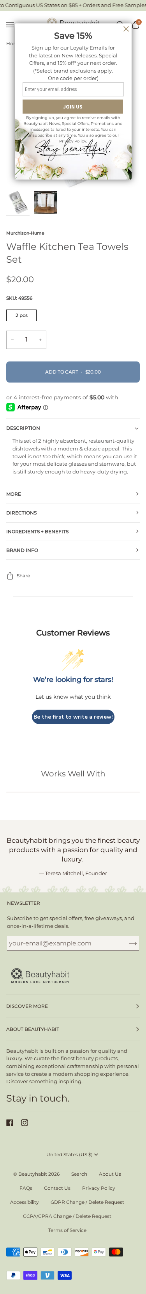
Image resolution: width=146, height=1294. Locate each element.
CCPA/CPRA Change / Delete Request (67, 1216)
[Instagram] (24, 1122)
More (13, 494)
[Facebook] (9, 1122)
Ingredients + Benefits (37, 531)
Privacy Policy (98, 1188)
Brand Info (22, 550)
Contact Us (57, 1188)
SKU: (19, 298)
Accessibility (24, 1202)
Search (79, 1174)
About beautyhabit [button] (32, 1029)
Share (23, 575)
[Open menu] (14, 25)
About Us (110, 1174)
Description (23, 428)
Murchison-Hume (25, 233)
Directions (21, 513)
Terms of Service (67, 1230)
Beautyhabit (32, 1174)
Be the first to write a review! (73, 717)
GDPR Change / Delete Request (87, 1202)
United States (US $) (69, 1154)
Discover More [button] (27, 1006)
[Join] (126, 943)
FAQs (25, 1188)
